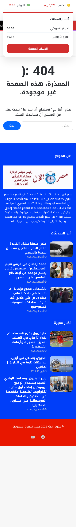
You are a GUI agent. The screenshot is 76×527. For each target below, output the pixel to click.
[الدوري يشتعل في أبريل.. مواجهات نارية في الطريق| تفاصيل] (61, 364)
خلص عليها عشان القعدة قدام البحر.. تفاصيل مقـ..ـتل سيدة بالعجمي (26, 248)
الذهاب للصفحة (38, 48)
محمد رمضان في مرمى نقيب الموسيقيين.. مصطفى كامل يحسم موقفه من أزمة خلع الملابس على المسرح (25, 270)
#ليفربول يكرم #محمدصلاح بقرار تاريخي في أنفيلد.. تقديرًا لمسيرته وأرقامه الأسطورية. (26, 339)
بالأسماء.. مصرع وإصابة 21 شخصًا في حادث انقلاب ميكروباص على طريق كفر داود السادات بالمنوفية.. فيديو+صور (27, 298)
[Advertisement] (38, 96)
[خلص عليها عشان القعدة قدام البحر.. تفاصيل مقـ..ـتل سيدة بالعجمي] (61, 249)
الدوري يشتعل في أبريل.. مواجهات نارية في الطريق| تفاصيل (26, 362)
